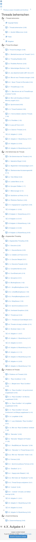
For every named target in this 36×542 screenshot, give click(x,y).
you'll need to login (25, 534)
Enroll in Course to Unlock (18, 536)
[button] (1, 2)
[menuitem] (1, 4)
